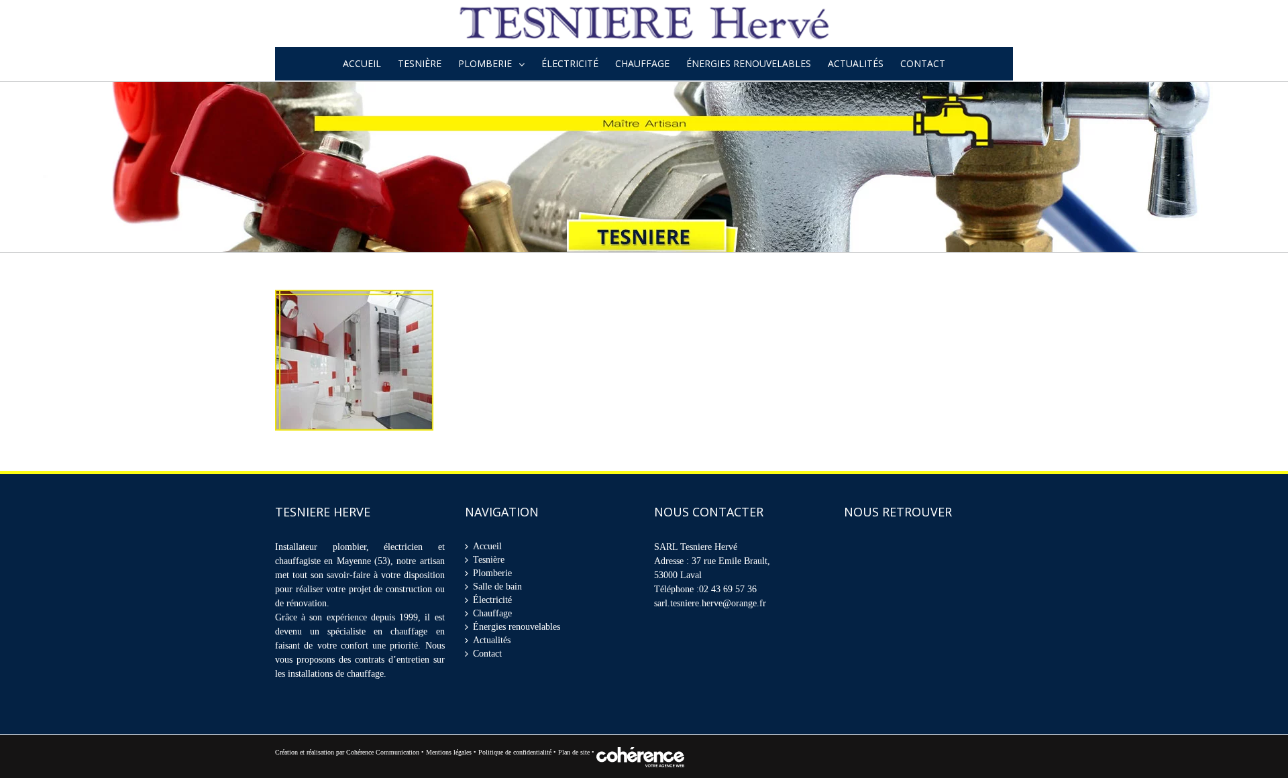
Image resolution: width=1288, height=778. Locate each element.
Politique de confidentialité (514, 752)
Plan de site (575, 752)
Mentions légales (449, 752)
